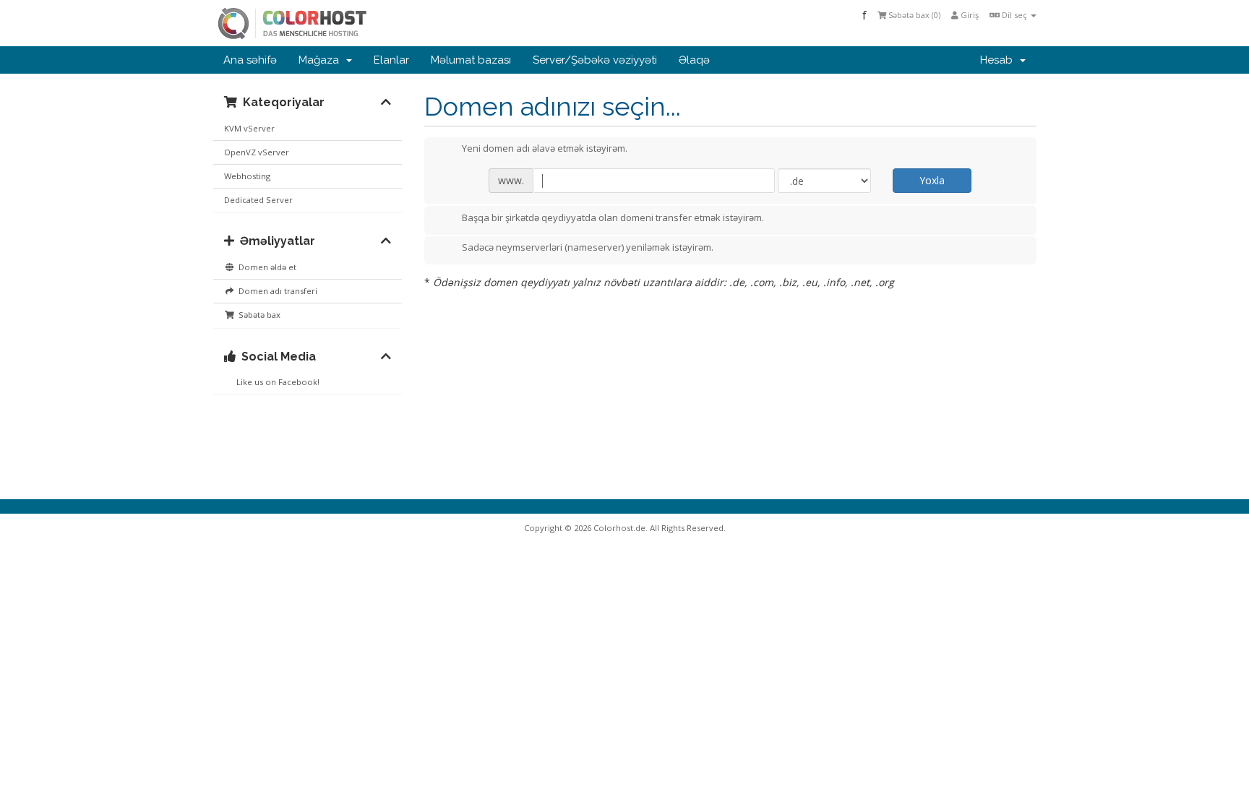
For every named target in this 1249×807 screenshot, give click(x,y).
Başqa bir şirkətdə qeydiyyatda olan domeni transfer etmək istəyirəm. (613, 217)
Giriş (968, 14)
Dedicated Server (258, 199)
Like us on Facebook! (275, 381)
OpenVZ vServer (256, 152)
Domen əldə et (265, 267)
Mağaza (322, 59)
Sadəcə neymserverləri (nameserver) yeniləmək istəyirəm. (587, 247)
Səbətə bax (257, 314)
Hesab (999, 59)
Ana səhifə (250, 59)
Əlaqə (694, 59)
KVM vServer (249, 128)
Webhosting (247, 176)
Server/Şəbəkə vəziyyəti (595, 59)
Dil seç (1014, 14)
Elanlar (391, 59)
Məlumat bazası (471, 59)
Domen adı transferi (275, 290)
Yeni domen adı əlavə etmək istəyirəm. (544, 148)
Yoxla (932, 180)
